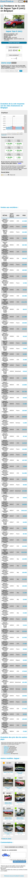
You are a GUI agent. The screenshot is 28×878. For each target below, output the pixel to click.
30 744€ (25, 436)
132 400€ (24, 449)
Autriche (6, 750)
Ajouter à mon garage (14, 42)
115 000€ (24, 226)
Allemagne (6, 747)
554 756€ (24, 391)
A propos (22, 875)
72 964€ (25, 466)
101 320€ (24, 232)
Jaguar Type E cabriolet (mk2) (8, 818)
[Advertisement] (14, 87)
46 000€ (25, 484)
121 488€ (24, 316)
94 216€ (25, 336)
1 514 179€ (24, 302)
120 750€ (24, 460)
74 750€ (25, 283)
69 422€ (25, 289)
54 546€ (25, 354)
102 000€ (24, 264)
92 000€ (25, 660)
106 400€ (24, 572)
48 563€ (25, 714)
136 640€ (24, 586)
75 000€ (25, 676)
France (5, 746)
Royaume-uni (7, 753)
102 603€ (24, 631)
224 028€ (24, 276)
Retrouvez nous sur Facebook (11, 875)
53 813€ (25, 371)
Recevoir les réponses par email (18, 859)
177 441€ (24, 708)
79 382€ (25, 731)
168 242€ (24, 258)
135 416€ (24, 725)
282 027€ (24, 251)
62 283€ (25, 522)
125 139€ (24, 682)
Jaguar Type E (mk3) (19, 788)
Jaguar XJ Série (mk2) (8, 833)
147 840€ (24, 565)
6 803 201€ (24, 510)
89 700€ (25, 533)
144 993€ (24, 504)
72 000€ (25, 348)
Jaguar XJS (20, 832)
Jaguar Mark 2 (20, 802)
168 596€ (24, 270)
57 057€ (25, 625)
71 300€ (25, 422)
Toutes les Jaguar (6, 838)
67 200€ (25, 592)
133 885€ (24, 384)
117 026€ (24, 221)
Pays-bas (6, 748)
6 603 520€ (24, 552)
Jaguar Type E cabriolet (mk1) (8, 803)
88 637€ (25, 309)
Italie (5, 752)
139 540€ (24, 410)
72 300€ (25, 403)
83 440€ (25, 454)
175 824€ (24, 671)
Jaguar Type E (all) (8, 772)
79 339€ (25, 359)
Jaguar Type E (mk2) (8, 788)
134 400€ (24, 559)
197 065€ (24, 490)
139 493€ (24, 689)
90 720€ (25, 606)
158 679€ (24, 429)
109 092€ (24, 329)
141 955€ (24, 637)
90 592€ (25, 649)
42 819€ (25, 516)
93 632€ (25, 540)
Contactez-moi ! (3, 134)
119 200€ (24, 654)
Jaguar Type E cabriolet (19, 773)
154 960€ (24, 343)
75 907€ (25, 528)
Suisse (5, 751)
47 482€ (25, 643)
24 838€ (25, 378)
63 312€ (25, 238)
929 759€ (24, 245)
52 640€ (25, 599)
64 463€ (25, 397)
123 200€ (24, 546)
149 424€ (24, 719)
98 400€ (25, 365)
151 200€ (24, 579)
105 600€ (24, 322)
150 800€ (24, 695)
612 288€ (24, 473)
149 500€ (24, 665)
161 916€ (24, 479)
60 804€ (25, 497)
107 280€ (24, 619)
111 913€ (24, 443)
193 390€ (24, 295)
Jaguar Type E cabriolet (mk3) (20, 818)
